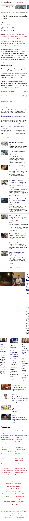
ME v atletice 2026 (5, 456)
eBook (4, 27)
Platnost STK (18, 477)
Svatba (13, 95)
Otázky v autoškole (20, 474)
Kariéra (20, 510)
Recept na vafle (19, 458)
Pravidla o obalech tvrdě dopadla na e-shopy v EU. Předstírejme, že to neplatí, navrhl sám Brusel (14, 352)
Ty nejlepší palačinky (20, 449)
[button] (4, 143)
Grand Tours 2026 (19, 444)
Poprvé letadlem (5, 468)
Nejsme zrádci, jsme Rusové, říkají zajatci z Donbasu (17, 253)
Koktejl (10, 222)
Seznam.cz (20, 2)
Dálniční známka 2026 (20, 468)
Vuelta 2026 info (19, 433)
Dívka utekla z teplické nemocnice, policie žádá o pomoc (25, 350)
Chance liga (4, 449)
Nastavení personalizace (19, 513)
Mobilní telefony (20, 496)
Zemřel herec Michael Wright (17, 166)
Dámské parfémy (15, 499)
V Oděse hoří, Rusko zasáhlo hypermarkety (17, 152)
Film (10, 168)
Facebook (4, 510)
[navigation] (2, 2)
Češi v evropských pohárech (14, 486)
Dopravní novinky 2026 (21, 470)
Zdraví (10, 204)
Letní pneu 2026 (19, 466)
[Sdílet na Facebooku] (25, 91)
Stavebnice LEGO (5, 499)
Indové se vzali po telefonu (8, 106)
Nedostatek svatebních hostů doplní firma (12, 126)
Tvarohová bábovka (20, 456)
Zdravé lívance (19, 454)
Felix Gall (17, 441)
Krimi (10, 240)
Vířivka (24, 493)
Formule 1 (3, 458)
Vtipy (10, 144)
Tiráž (24, 510)
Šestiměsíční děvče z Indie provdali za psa (13, 116)
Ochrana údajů (22, 511)
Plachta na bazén (20, 488)
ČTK (2, 22)
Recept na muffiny (19, 451)
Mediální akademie (6, 511)
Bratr (24, 95)
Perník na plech (19, 460)
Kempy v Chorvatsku (6, 466)
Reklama (15, 510)
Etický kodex (15, 511)
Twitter (10, 510)
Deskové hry (6, 501)
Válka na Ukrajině (13, 154)
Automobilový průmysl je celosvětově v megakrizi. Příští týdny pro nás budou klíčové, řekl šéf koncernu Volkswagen (18, 183)
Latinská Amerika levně (7, 474)
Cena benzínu (18, 483)
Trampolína (8, 491)
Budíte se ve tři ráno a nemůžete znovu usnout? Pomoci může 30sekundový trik (18, 200)
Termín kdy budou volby (7, 439)
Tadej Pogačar (18, 439)
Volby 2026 (4, 433)
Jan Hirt (17, 437)
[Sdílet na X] (27, 91)
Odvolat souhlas (8, 513)
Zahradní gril (18, 493)
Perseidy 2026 (9, 483)
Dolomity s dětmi (5, 477)
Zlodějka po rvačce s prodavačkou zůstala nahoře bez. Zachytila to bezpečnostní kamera (17, 217)
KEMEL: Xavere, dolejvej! (16, 142)
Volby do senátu (5, 441)
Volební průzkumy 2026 (7, 435)
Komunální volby (5, 444)
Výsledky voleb (5, 437)
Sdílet (10, 27)
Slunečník (14, 491)
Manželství (19, 95)
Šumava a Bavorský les (7, 470)
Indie (2, 98)
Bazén (12, 488)
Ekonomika (11, 187)
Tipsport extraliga (5, 454)
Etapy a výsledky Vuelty (21, 435)
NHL (2, 460)
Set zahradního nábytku (8, 493)
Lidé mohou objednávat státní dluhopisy (3, 348)
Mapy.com (13, 481)
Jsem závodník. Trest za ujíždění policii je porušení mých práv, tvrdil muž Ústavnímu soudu (18, 235)
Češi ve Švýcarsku (5, 472)
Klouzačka (20, 491)
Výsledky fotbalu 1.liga (6, 451)
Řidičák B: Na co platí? (20, 472)
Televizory (13, 501)
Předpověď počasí (21, 481)
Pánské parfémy (14, 504)
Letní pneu (23, 499)
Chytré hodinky (20, 501)
